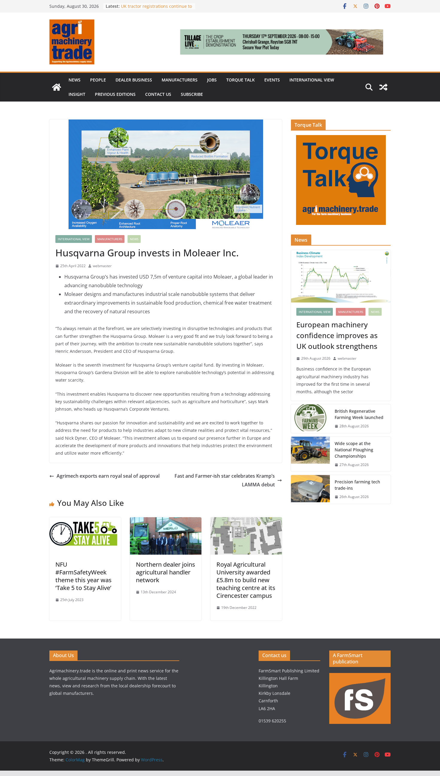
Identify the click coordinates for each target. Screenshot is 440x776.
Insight (77, 94)
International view (311, 80)
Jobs (212, 80)
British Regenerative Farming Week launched (360, 414)
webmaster (102, 265)
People (98, 80)
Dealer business (134, 80)
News (75, 80)
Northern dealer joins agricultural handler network (165, 572)
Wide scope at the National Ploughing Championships (354, 450)
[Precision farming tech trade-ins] (310, 489)
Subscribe (192, 94)
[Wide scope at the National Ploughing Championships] (310, 454)
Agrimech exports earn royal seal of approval (108, 476)
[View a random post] (383, 87)
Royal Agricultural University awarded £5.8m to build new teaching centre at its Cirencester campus (245, 580)
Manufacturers (180, 80)
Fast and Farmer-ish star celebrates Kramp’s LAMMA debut (225, 480)
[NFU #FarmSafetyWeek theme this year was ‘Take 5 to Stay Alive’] (85, 521)
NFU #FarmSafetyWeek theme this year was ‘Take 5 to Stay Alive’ (83, 576)
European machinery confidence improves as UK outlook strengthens (337, 335)
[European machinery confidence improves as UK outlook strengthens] (341, 276)
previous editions (115, 94)
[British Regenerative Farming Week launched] (310, 418)
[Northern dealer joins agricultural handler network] (165, 521)
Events (272, 80)
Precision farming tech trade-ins (154, 6)
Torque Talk (240, 80)
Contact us (158, 94)
